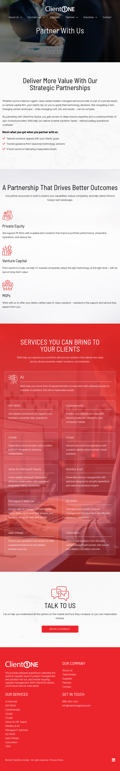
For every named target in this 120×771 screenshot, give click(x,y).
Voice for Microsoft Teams (24, 469)
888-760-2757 (70, 701)
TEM (7, 746)
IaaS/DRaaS (15, 532)
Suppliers (55, 17)
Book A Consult (60, 629)
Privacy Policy (56, 760)
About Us (14, 17)
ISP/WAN (14, 405)
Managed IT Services (21, 501)
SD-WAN (71, 501)
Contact (107, 17)
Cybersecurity (75, 405)
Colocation (72, 532)
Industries (88, 17)
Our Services (34, 17)
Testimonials (69, 674)
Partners (70, 17)
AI (22, 377)
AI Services (11, 701)
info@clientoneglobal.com (76, 705)
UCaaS (12, 437)
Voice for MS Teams (16, 722)
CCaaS (70, 437)
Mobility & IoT (74, 469)
